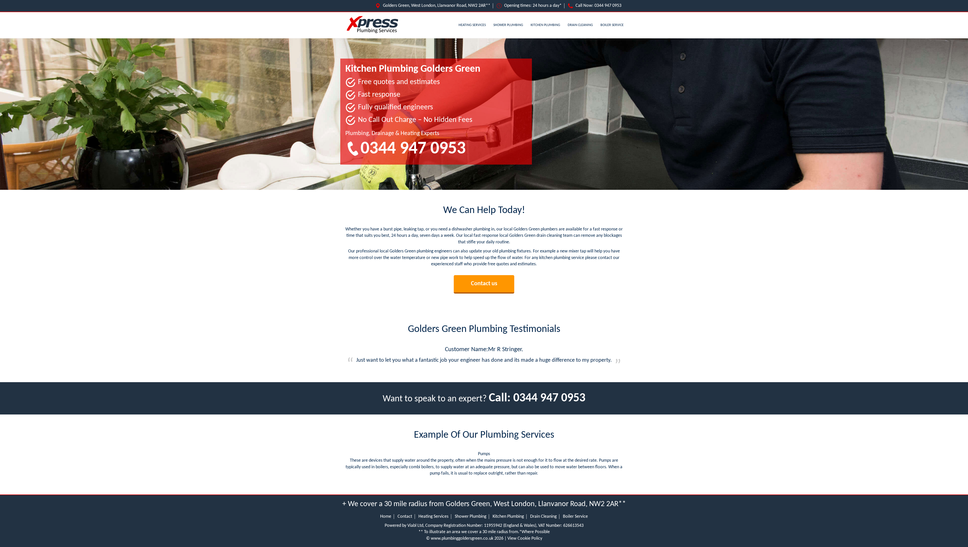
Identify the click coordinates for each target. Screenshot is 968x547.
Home (385, 516)
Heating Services (472, 25)
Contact (405, 516)
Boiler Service (612, 25)
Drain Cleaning (580, 25)
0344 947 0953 (607, 5)
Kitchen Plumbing (545, 25)
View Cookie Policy (524, 538)
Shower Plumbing (508, 25)
